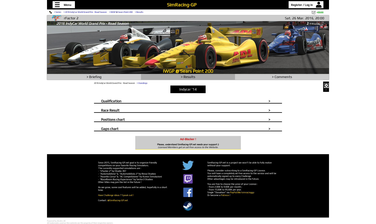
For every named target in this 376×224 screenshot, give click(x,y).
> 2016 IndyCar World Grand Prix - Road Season (85, 12)
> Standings (142, 83)
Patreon (225, 195)
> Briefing (94, 77)
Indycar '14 (188, 89)
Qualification (111, 101)
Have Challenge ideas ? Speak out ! (116, 195)
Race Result (110, 110)
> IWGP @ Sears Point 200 (121, 12)
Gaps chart (110, 129)
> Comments (282, 77)
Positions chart (113, 119)
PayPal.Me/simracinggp (242, 192)
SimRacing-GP (182, 4)
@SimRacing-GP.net (118, 200)
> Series (57, 12)
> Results (139, 12)
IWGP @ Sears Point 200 (188, 71)
